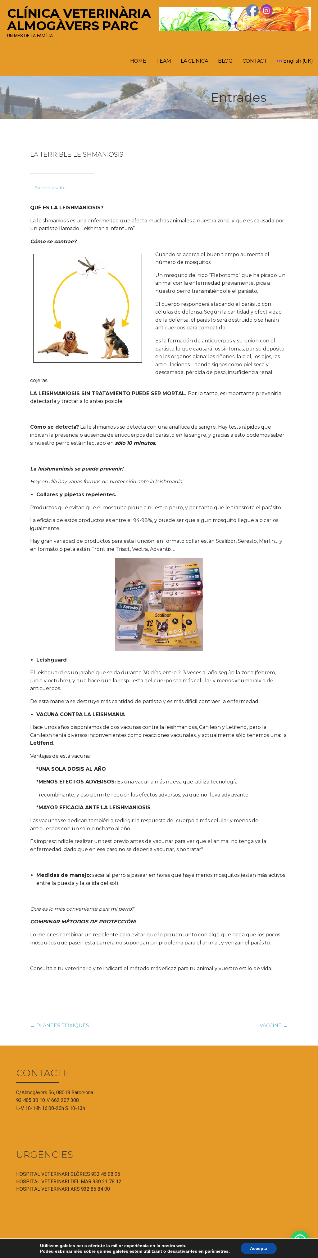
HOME (138, 61)
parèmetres (217, 1251)
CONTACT (255, 61)
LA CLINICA (194, 61)
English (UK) (297, 61)
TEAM (163, 61)
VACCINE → (274, 1025)
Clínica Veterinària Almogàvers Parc (79, 19)
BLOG (225, 61)
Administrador (50, 187)
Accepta (258, 1248)
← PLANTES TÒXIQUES (59, 1025)
